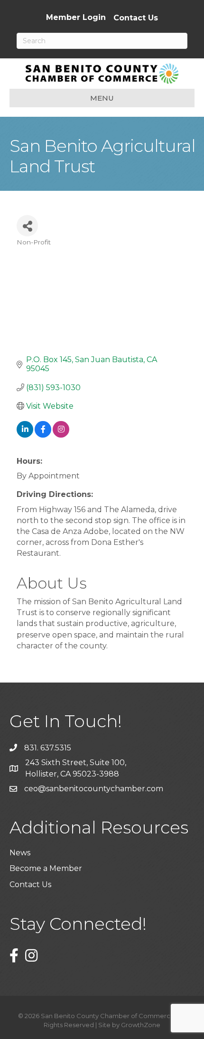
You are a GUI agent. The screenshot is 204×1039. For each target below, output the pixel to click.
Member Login (76, 17)
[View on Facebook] (43, 435)
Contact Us (135, 18)
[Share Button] (27, 225)
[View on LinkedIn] (25, 435)
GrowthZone (140, 1025)
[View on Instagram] (61, 435)
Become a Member (45, 868)
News (19, 852)
